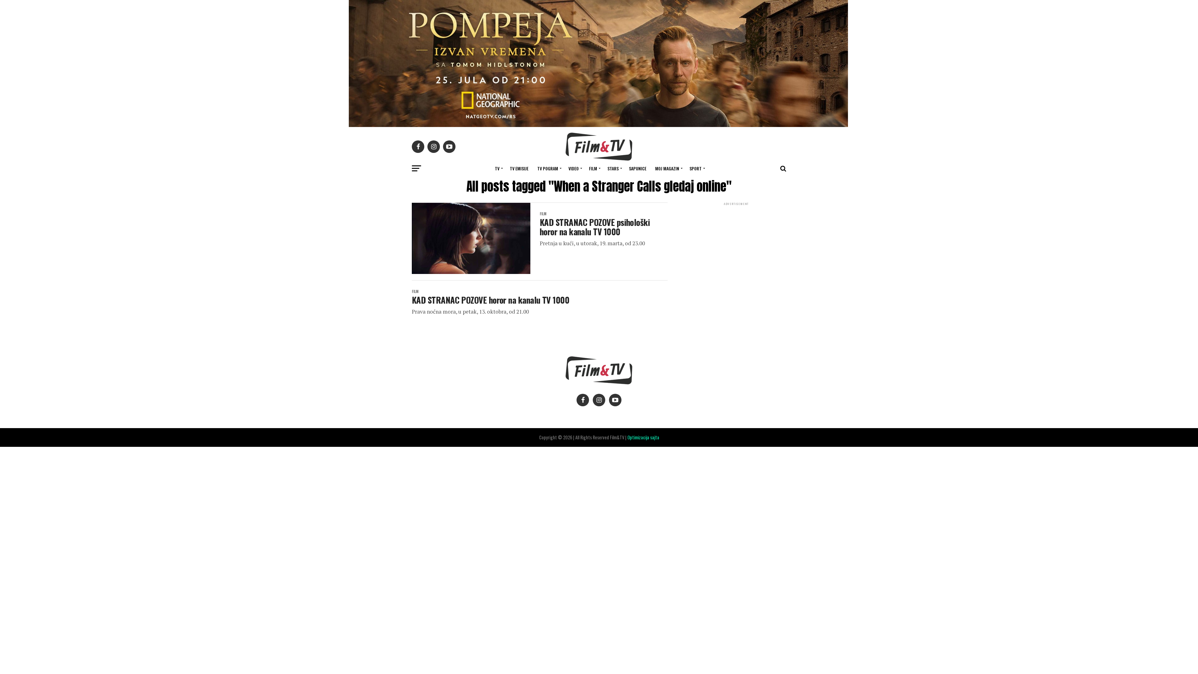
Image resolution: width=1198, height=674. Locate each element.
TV (497, 168)
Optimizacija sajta (643, 437)
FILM (593, 168)
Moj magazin (667, 168)
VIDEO (573, 168)
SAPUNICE (637, 168)
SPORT (695, 168)
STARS (613, 168)
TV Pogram (547, 168)
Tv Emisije (519, 168)
